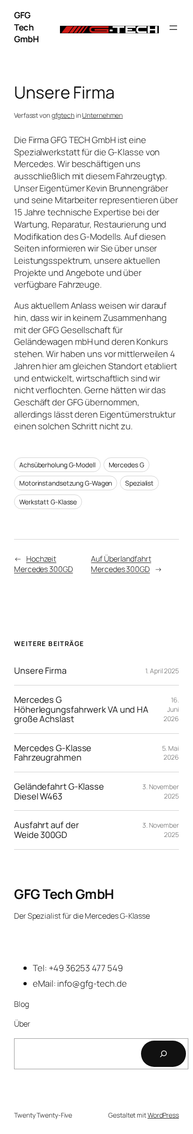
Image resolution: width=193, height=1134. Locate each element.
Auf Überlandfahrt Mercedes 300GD (121, 564)
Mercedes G (126, 464)
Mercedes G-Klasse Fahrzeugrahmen (52, 752)
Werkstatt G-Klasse (48, 501)
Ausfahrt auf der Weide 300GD (46, 829)
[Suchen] (163, 1054)
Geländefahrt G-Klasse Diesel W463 (59, 791)
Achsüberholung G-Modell (57, 464)
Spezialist (139, 483)
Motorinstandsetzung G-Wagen (65, 483)
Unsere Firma (40, 671)
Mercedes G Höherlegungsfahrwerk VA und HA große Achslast (81, 709)
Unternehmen (102, 115)
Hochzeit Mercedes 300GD (43, 564)
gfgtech (63, 115)
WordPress (163, 1115)
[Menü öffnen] (173, 27)
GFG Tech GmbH (26, 27)
